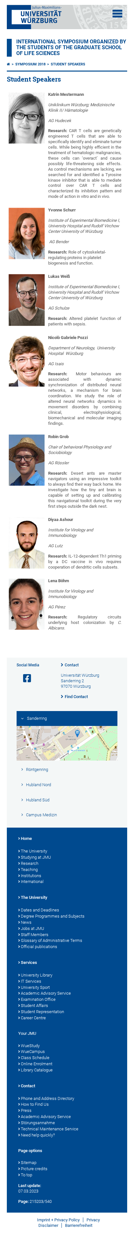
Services (29, 962)
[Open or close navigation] (117, 13)
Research (29, 863)
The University (34, 851)
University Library (36, 975)
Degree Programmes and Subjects (53, 916)
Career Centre (33, 1017)
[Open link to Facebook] (24, 678)
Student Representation (42, 1011)
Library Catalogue (37, 1070)
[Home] (8, 64)
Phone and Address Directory (47, 1098)
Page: (23, 1201)
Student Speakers (68, 64)
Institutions (31, 875)
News (26, 922)
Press (26, 1110)
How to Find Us (35, 1104)
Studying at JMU (36, 857)
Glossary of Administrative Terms (51, 940)
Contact (72, 665)
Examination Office (38, 999)
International (32, 881)
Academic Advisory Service (46, 993)
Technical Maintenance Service (49, 1128)
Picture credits (34, 1168)
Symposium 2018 (30, 64)
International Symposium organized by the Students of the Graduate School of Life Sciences (71, 47)
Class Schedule (35, 1057)
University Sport (35, 987)
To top (26, 1174)
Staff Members (34, 934)
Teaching (29, 869)
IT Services (31, 981)
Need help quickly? (38, 1135)
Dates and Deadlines (40, 910)
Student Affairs (34, 1005)
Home (26, 838)
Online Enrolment (36, 1063)
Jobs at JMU (32, 928)
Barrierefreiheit (78, 1225)
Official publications (39, 946)
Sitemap (28, 1162)
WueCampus (33, 1051)
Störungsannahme (38, 1122)
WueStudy (30, 1045)
